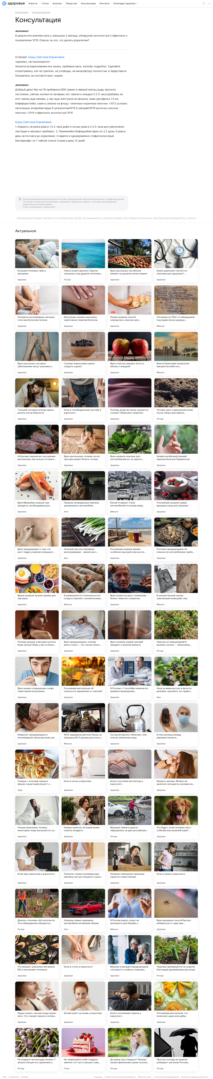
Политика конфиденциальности (194, 1077)
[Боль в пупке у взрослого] (176, 864)
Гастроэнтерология (41, 12)
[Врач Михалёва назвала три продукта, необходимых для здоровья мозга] (37, 493)
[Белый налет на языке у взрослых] (83, 1003)
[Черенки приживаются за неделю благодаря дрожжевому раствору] (176, 957)
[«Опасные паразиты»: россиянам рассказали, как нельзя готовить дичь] (37, 446)
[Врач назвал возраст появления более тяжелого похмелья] (129, 585)
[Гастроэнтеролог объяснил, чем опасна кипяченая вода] (129, 725)
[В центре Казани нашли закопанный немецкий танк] (176, 585)
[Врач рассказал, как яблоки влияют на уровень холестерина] (129, 261)
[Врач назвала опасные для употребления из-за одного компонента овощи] (129, 446)
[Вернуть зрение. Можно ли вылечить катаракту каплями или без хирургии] (176, 771)
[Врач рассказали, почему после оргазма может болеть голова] (83, 446)
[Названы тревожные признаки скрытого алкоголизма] (129, 864)
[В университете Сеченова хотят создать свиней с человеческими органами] (83, 585)
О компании (14, 1077)
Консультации (21, 12)
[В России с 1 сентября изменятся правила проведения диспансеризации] (129, 678)
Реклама (24, 1077)
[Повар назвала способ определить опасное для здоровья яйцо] (129, 307)
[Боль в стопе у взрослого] (83, 957)
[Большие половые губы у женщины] (37, 261)
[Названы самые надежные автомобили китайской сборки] (83, 910)
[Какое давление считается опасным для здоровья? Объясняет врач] (176, 261)
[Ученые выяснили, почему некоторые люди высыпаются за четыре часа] (37, 817)
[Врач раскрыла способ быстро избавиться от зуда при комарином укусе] (176, 910)
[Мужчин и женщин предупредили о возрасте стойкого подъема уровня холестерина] (129, 957)
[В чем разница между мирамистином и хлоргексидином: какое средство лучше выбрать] (176, 725)
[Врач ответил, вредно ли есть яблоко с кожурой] (129, 353)
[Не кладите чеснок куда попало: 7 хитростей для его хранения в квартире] (37, 1049)
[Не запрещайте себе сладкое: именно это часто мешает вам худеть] (83, 1049)
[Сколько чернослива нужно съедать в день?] (83, 353)
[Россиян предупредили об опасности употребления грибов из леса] (176, 539)
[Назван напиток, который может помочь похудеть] (83, 817)
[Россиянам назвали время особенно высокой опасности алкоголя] (129, 539)
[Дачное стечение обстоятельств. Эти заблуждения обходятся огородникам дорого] (37, 910)
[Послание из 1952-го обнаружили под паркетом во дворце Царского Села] (176, 307)
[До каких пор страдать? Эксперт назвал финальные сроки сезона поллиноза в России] (129, 1049)
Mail (4, 1077)
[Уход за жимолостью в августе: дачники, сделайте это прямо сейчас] (176, 678)
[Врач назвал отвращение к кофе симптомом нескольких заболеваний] (37, 678)
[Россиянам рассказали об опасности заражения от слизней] (83, 678)
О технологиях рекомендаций (166, 1077)
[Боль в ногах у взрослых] (83, 771)
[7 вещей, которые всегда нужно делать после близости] (37, 400)
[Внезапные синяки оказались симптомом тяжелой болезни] (83, 307)
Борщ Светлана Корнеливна (46, 57)
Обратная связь (144, 1077)
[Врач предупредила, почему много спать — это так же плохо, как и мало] (83, 632)
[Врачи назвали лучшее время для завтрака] (37, 585)
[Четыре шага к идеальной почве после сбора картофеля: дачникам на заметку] (176, 400)
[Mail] (4, 3)
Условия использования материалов (119, 1077)
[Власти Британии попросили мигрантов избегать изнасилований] (176, 353)
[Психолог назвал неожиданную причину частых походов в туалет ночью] (83, 864)
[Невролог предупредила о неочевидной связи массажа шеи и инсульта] (37, 725)
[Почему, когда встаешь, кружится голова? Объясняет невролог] (129, 400)
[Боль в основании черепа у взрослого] (129, 1003)
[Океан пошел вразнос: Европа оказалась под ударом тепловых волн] (83, 261)
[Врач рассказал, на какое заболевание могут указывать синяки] (37, 353)
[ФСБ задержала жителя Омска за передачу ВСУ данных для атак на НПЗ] (83, 725)
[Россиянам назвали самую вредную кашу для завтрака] (176, 493)
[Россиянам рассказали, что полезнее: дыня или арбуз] (176, 1003)
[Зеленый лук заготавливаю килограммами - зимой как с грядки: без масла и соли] (83, 539)
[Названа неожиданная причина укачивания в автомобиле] (83, 493)
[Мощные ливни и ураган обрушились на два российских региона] (129, 817)
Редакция (98, 1077)
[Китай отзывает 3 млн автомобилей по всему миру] (129, 493)
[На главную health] (15, 3)
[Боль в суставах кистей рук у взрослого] (129, 771)
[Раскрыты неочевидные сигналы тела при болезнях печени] (37, 307)
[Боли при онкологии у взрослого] (37, 864)
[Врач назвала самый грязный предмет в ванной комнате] (129, 632)
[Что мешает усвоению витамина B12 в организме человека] (37, 957)
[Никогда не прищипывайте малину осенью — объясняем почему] (176, 632)
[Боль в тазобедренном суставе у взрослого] (83, 400)
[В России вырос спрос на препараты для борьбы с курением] (129, 910)
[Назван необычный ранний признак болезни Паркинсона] (176, 446)
